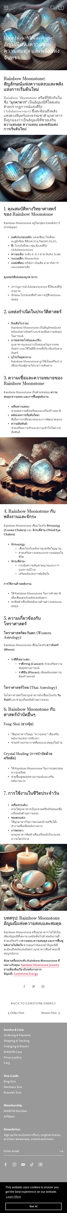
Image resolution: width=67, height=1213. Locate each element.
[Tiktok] (32, 1164)
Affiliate (9, 1117)
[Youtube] (23, 1164)
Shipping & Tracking (16, 1041)
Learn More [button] (13, 1196)
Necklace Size (13, 1087)
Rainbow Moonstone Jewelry (40, 965)
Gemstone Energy (26, 974)
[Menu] (6, 8)
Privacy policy (13, 1058)
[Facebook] (5, 1164)
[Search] (53, 8)
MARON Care (13, 1052)
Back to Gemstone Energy (33, 1004)
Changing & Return (16, 1046)
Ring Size (10, 1082)
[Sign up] (61, 1151)
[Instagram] (14, 1164)
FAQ (7, 1063)
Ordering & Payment (17, 1035)
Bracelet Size (12, 1093)
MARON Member (15, 1111)
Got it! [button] (34, 1206)
